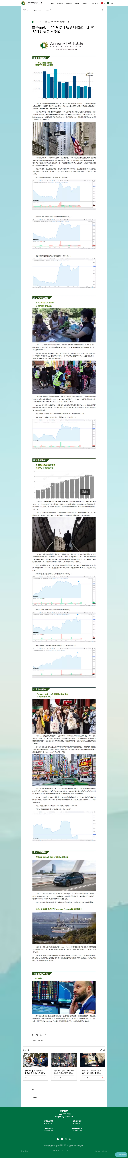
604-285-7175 (49, 1123)
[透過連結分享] (45, 1035)
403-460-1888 (49, 1130)
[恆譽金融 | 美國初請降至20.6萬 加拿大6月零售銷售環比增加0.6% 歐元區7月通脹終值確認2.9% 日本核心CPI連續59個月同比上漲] (35, 1060)
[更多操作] (95, 22)
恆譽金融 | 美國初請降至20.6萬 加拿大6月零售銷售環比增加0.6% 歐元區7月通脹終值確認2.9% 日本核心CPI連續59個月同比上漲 (35, 1072)
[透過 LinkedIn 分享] (41, 1035)
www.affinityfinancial (59, 1145)
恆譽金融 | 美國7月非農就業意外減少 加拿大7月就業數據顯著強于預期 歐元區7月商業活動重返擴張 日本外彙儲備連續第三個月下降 (92, 1072)
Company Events (36, 10)
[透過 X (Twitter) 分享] (37, 1035)
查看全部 (102, 1050)
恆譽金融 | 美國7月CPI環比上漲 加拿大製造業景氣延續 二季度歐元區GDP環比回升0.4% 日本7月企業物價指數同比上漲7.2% (64, 1072)
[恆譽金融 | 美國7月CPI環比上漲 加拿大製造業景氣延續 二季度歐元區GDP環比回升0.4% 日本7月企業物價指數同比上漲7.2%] (64, 1060)
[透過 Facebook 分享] (32, 1035)
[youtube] (62, 1139)
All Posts (25, 10)
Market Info (48, 10)
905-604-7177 (78, 1123)
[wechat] (69, 1139)
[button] (103, 10)
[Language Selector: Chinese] (102, 3)
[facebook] (58, 1139)
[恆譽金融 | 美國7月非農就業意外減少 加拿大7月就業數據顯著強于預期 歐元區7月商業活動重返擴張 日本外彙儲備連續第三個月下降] (92, 1060)
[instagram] (65, 1139)
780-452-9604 (78, 1130)
